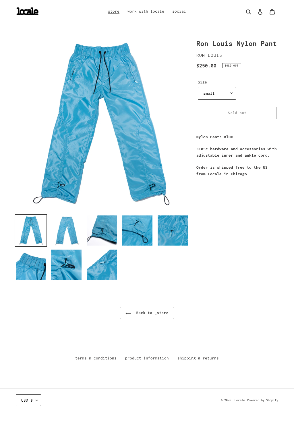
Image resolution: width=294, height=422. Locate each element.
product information (147, 358)
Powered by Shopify (262, 400)
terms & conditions (96, 358)
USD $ (27, 400)
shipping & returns (198, 358)
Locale (240, 400)
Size (202, 82)
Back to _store (151, 313)
